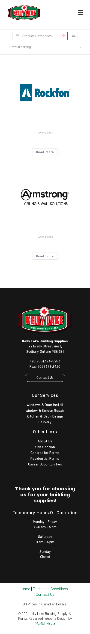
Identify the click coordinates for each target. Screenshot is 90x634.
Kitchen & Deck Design (45, 416)
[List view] (74, 36)
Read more (45, 152)
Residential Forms (45, 459)
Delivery (45, 422)
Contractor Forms (45, 453)
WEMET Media (45, 623)
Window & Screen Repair (45, 411)
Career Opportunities (45, 464)
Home (25, 589)
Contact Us (45, 378)
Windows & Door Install (45, 405)
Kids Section (45, 447)
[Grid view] (64, 36)
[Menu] (80, 12)
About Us (45, 441)
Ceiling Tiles (45, 132)
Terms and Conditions (50, 589)
